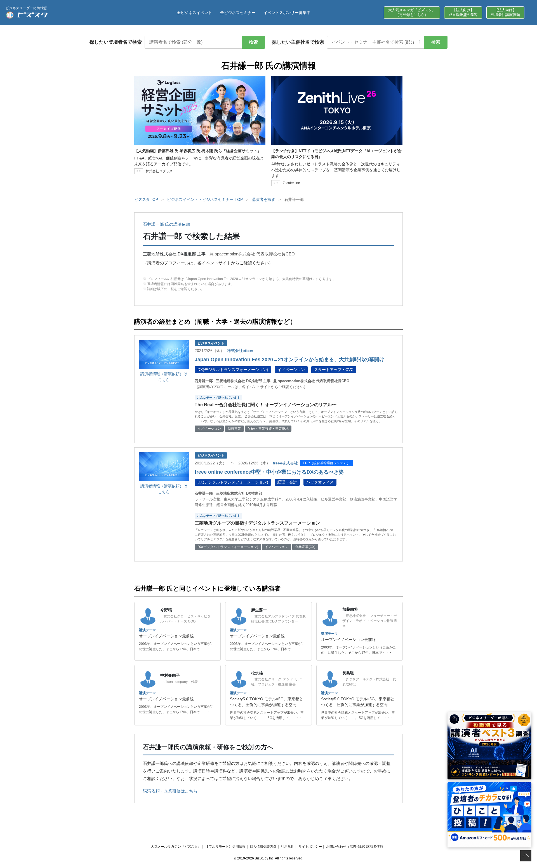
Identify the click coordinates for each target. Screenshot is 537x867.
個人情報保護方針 (263, 847)
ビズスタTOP (146, 199)
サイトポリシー (310, 847)
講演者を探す (263, 199)
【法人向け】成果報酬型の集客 (463, 12)
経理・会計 (287, 482)
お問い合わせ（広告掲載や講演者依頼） (356, 847)
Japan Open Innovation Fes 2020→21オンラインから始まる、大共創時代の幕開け (289, 359)
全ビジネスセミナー (237, 12)
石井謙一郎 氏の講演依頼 (166, 224)
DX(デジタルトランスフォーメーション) (232, 369)
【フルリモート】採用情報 (225, 847)
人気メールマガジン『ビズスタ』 (176, 847)
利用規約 (287, 847)
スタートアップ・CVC (334, 369)
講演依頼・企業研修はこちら (170, 791)
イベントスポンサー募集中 (286, 12)
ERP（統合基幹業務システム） (326, 463)
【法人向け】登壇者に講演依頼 (505, 12)
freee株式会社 (285, 463)
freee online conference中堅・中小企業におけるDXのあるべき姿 (269, 472)
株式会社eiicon (240, 350)
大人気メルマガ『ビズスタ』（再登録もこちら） (411, 12)
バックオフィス (320, 482)
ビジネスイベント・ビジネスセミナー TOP (205, 199)
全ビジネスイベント (194, 12)
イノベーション (291, 369)
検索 (253, 42)
